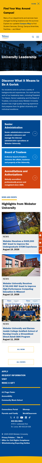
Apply (5, 371)
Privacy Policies (8, 437)
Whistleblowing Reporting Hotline (16, 443)
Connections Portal (10, 409)
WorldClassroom (30, 413)
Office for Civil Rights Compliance (15, 440)
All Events (21, 362)
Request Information (13, 375)
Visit (4, 379)
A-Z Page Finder (8, 392)
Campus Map (25, 23)
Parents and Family (10, 413)
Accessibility (7, 396)
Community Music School (12, 400)
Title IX (20, 437)
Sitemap (26, 409)
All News (21, 349)
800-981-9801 (17, 421)
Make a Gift (8, 382)
